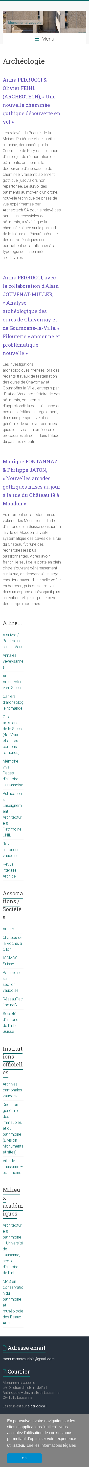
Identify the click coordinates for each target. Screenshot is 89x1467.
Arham (8, 928)
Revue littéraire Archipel (10, 870)
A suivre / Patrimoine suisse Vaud (13, 640)
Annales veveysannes (13, 661)
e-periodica (36, 1406)
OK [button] (24, 1458)
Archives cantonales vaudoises (12, 1090)
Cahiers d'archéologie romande (13, 702)
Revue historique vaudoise (11, 849)
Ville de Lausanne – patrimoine (13, 1166)
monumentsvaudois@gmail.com (29, 1359)
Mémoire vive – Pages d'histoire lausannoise (13, 773)
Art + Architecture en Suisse (12, 682)
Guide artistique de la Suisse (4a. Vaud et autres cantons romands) (13, 735)
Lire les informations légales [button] (51, 1445)
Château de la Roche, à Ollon (12, 943)
